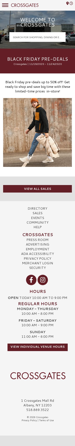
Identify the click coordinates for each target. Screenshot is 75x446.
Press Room (37, 239)
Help (38, 226)
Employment (37, 249)
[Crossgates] (37, 376)
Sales (37, 212)
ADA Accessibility (37, 253)
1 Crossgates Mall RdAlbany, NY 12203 (37, 402)
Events (37, 217)
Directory (37, 208)
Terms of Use (46, 420)
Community (37, 222)
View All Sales (37, 189)
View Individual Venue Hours (37, 347)
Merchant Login (37, 263)
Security (37, 267)
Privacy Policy (37, 258)
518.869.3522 (37, 409)
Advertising (37, 244)
